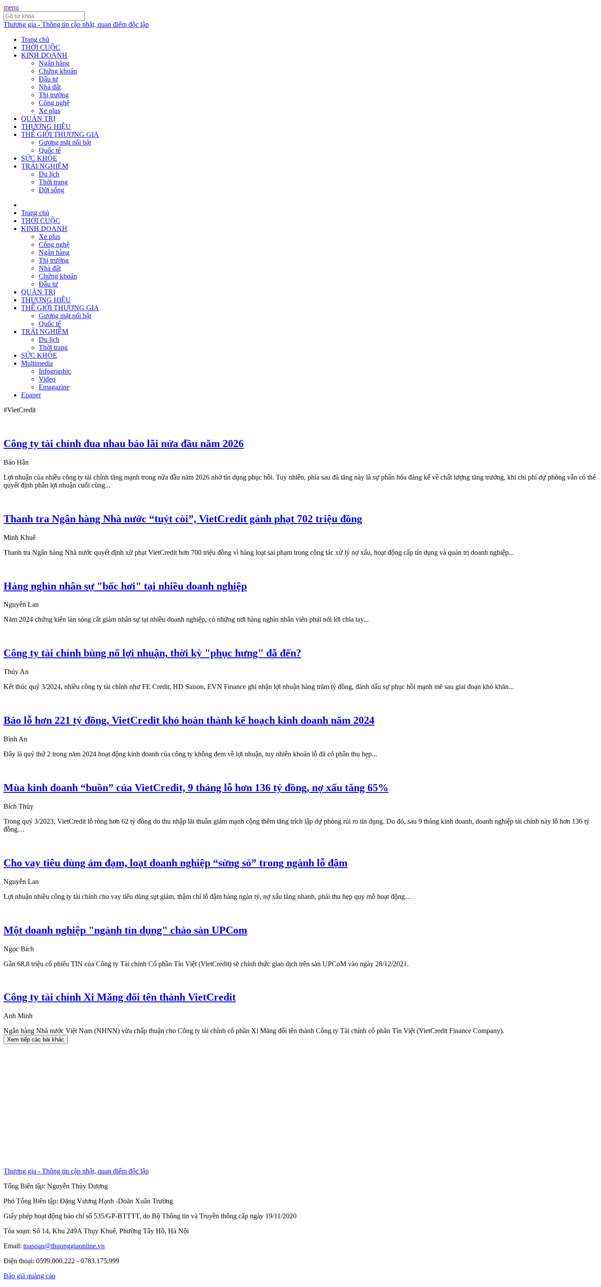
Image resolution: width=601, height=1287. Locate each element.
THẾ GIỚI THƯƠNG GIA (60, 134)
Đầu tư (48, 79)
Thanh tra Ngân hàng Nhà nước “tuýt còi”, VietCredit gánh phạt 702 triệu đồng (183, 518)
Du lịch (49, 174)
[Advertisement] (267, 1105)
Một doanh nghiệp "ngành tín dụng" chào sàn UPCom (125, 930)
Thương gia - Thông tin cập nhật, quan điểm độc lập (76, 24)
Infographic (55, 371)
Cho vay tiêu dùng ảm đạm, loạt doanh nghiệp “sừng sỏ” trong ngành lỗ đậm (176, 863)
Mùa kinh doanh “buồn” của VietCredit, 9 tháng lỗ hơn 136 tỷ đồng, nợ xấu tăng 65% (196, 787)
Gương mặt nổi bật (65, 142)
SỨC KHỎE (39, 158)
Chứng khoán (58, 71)
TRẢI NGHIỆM (44, 166)
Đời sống (51, 190)
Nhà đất (50, 87)
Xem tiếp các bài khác (35, 1039)
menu (11, 7)
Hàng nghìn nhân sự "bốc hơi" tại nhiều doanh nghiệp (125, 586)
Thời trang (53, 182)
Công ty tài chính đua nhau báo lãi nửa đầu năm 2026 (124, 443)
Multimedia (37, 363)
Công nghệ (54, 102)
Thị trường (54, 95)
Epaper (31, 395)
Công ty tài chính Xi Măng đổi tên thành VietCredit (120, 997)
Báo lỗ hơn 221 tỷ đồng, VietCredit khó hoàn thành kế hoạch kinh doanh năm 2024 (189, 720)
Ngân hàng (54, 63)
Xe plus (49, 110)
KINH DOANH (44, 55)
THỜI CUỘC (40, 47)
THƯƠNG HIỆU (46, 126)
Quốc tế (50, 150)
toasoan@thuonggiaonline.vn (64, 1246)
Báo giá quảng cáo (29, 1276)
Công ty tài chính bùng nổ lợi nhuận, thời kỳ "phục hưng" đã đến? (152, 653)
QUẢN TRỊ (38, 118)
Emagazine (54, 387)
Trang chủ (35, 39)
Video (47, 379)
